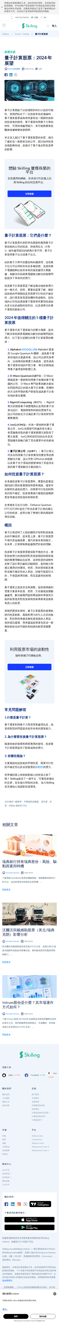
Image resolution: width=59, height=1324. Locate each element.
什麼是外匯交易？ (39, 1116)
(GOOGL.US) (29, 349)
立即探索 (29, 193)
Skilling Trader (37, 1136)
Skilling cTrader (38, 1143)
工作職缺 (6, 1098)
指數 (4, 1143)
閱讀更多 (6, 889)
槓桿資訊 (35, 1109)
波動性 (39, 767)
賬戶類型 (35, 1094)
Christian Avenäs (12, 873)
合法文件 (6, 1184)
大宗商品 (6, 1147)
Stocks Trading (22, 34)
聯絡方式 (6, 1102)
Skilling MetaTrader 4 (40, 1147)
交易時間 (35, 1102)
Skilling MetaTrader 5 (40, 1150)
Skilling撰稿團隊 (14, 69)
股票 (4, 1139)
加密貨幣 (6, 1150)
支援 (36, 17)
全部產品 (35, 1098)
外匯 (4, 1136)
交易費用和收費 (38, 1105)
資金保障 (6, 1105)
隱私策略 (6, 1181)
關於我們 (6, 1094)
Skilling (5, 34)
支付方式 (6, 1170)
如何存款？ (6, 1173)
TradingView (37, 1139)
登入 (54, 25)
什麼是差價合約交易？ (41, 1112)
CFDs (24, 805)
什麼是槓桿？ (37, 1120)
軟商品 (5, 1154)
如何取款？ (6, 1177)
